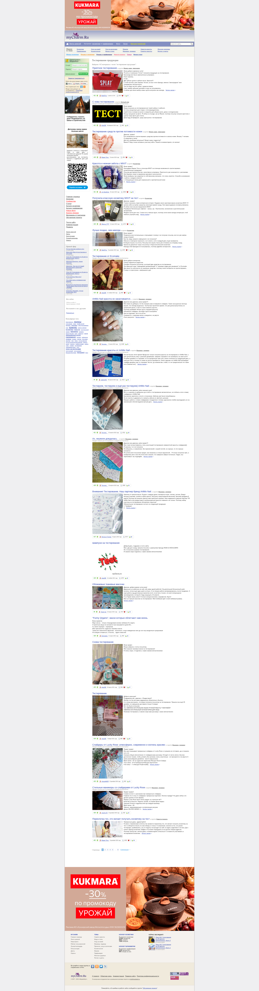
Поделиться (70, 313)
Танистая (103, 612)
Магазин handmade (138, 44)
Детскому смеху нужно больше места (77, 130)
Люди (125, 44)
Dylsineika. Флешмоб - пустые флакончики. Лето (74, 291)
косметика (69, 330)
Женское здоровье (164, 49)
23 (133, 224)
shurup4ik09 (105, 781)
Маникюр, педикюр (129, 51)
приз (72, 340)
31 (127, 344)
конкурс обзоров (82, 327)
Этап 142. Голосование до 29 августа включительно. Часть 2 (77, 273)
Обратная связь (106, 976)
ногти (86, 333)
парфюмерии (108, 44)
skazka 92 (104, 813)
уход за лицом (77, 351)
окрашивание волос (73, 335)
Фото (118, 44)
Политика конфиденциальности (148, 976)
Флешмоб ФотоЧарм (71, 352)
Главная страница (73, 197)
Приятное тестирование (104, 68)
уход (78, 347)
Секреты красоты (146, 51)
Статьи (129, 54)
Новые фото (71, 210)
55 (134, 840)
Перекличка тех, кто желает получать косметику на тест (121, 819)
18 (128, 432)
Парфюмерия (81, 51)
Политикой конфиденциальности (74, 91)
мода (76, 333)
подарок (74, 339)
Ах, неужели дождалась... (105, 438)
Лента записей (75, 44)
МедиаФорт (83, 979)
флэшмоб (80, 352)
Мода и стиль (109, 51)
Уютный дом (125, 102)
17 (128, 95)
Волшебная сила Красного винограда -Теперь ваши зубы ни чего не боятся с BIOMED (77, 286)
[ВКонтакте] (92, 966)
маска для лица (70, 333)
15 (132, 157)
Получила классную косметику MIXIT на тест (115, 198)
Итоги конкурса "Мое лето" (73, 277)
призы (76, 340)
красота (77, 330)
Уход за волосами (111, 49)
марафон (81, 331)
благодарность (69, 322)
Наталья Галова (106, 537)
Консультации (70, 236)
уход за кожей (69, 351)
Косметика (80, 49)
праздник (68, 340)
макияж (68, 331)
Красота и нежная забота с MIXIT (109, 163)
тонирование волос (71, 347)
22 (133, 192)
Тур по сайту (71, 222)
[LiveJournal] (105, 966)
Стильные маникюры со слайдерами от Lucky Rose (118, 787)
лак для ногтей (85, 329)
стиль (67, 345)
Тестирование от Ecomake (105, 256)
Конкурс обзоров (72, 213)
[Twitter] (101, 966)
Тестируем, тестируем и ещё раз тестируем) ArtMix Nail (120, 386)
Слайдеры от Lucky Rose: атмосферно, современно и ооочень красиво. (129, 745)
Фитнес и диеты (163, 51)
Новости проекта (119, 54)
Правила (69, 227)
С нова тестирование (103, 101)
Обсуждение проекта (74, 217)
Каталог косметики (73, 206)
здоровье (74, 325)
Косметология (95, 51)
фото (86, 352)
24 (127, 636)
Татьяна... (104, 344)
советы (86, 344)
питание (79, 337)
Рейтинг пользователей (78, 944)
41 (132, 250)
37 (129, 687)
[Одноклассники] (97, 966)
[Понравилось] (97, 96)
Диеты (68, 234)
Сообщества (71, 201)
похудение (85, 339)
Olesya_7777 (105, 224)
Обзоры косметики (72, 54)
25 (128, 380)
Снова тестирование (103, 642)
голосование (69, 323)
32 (130, 293)
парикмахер (71, 337)
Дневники (69, 199)
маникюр (74, 332)
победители (85, 337)
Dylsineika (104, 636)
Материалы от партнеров (75, 215)
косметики (96, 44)
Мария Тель (105, 157)
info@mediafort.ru (135, 979)
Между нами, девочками (132, 68)
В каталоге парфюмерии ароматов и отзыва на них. (127, 950)
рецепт (67, 344)
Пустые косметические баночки (74, 342)
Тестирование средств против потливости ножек (117, 131)
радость (85, 342)
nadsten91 (104, 380)
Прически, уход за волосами (103, 946)
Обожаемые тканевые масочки (108, 584)
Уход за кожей (95, 49)
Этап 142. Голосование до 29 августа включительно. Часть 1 (77, 257)
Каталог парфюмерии (74, 208)
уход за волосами (73, 349)
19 (130, 612)
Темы (96, 934)
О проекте (95, 976)
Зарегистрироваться (76, 78)
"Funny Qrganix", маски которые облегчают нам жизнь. (120, 618)
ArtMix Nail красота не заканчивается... (112, 299)
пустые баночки (83, 340)
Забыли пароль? (70, 74)
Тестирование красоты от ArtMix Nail (111, 350)
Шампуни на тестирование (106, 543)
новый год (80, 333)
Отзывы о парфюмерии (104, 54)
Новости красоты (146, 49)
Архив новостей (71, 232)
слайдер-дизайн (79, 344)
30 (129, 738)
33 (127, 125)
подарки (68, 339)
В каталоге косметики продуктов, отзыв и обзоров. (126, 939)
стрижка (72, 345)
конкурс (73, 327)
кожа (67, 327)
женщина (68, 325)
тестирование (78, 345)
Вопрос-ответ (138, 54)
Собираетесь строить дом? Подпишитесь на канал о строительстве (76, 118)
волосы (77, 322)
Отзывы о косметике (87, 54)
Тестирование (99, 693)
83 (131, 537)
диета (74, 323)
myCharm (74, 934)
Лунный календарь (72, 238)
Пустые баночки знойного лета (75, 249)
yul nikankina (105, 192)
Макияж (125, 49)
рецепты (72, 344)
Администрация (72, 225)
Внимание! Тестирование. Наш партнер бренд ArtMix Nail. (122, 491)
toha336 (103, 125)
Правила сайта (130, 976)
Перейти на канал (75, 187)
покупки (79, 339)
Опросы (68, 240)
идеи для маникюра (83, 325)
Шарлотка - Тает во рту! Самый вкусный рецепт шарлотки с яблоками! (75, 267)
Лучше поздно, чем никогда (106, 230)
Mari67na (104, 95)
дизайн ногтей (80, 323)
